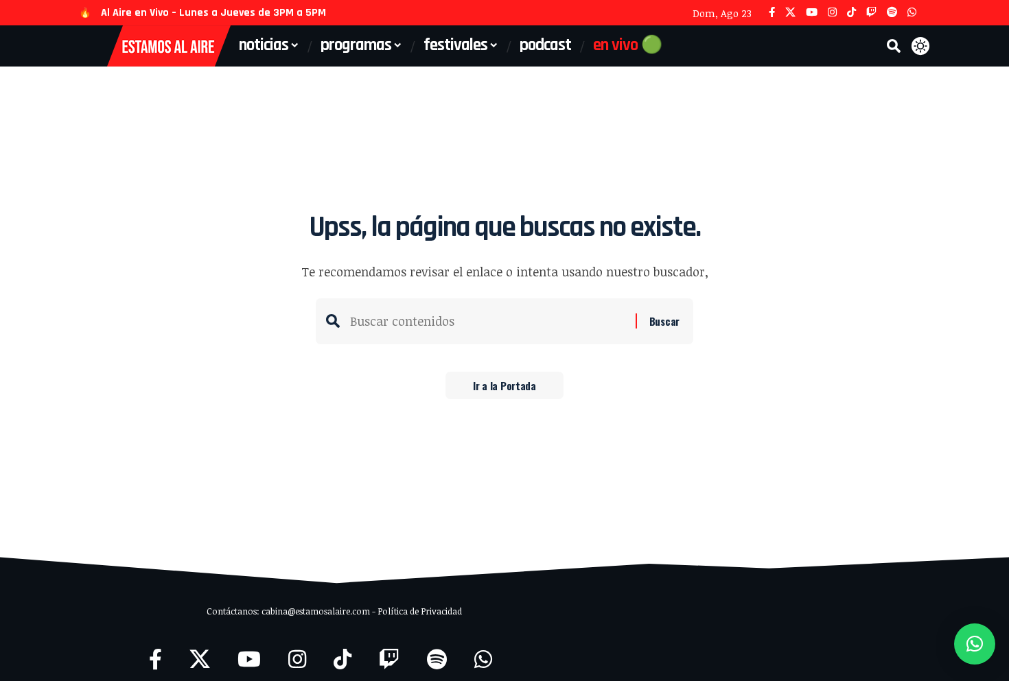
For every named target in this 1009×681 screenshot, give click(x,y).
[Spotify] (892, 13)
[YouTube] (811, 13)
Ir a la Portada (504, 385)
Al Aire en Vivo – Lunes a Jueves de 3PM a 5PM (213, 12)
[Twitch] (871, 13)
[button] (894, 46)
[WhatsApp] (912, 13)
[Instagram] (832, 13)
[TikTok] (851, 13)
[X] (790, 13)
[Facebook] (771, 13)
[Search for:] (488, 321)
